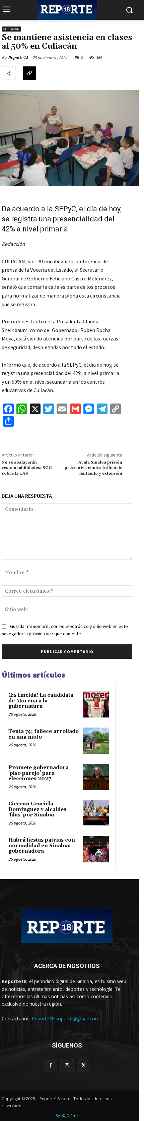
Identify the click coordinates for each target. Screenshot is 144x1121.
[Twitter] (83, 1065)
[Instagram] (66, 1065)
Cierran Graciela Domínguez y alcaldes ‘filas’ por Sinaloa (37, 809)
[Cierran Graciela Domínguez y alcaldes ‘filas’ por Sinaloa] (96, 813)
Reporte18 (18, 57)
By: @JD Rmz (67, 1115)
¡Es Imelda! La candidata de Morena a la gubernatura (40, 700)
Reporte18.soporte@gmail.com (65, 1018)
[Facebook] (50, 1065)
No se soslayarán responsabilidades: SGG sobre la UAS (27, 468)
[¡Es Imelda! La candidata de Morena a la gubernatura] (96, 704)
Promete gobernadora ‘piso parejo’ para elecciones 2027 (38, 773)
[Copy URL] (29, 73)
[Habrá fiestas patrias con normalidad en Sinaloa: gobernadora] (96, 849)
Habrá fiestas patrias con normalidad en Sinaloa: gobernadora (41, 845)
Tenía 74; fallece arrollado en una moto (43, 734)
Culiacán (11, 29)
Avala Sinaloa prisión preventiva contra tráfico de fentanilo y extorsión (93, 468)
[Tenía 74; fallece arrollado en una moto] (96, 741)
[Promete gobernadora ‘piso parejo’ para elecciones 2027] (96, 777)
